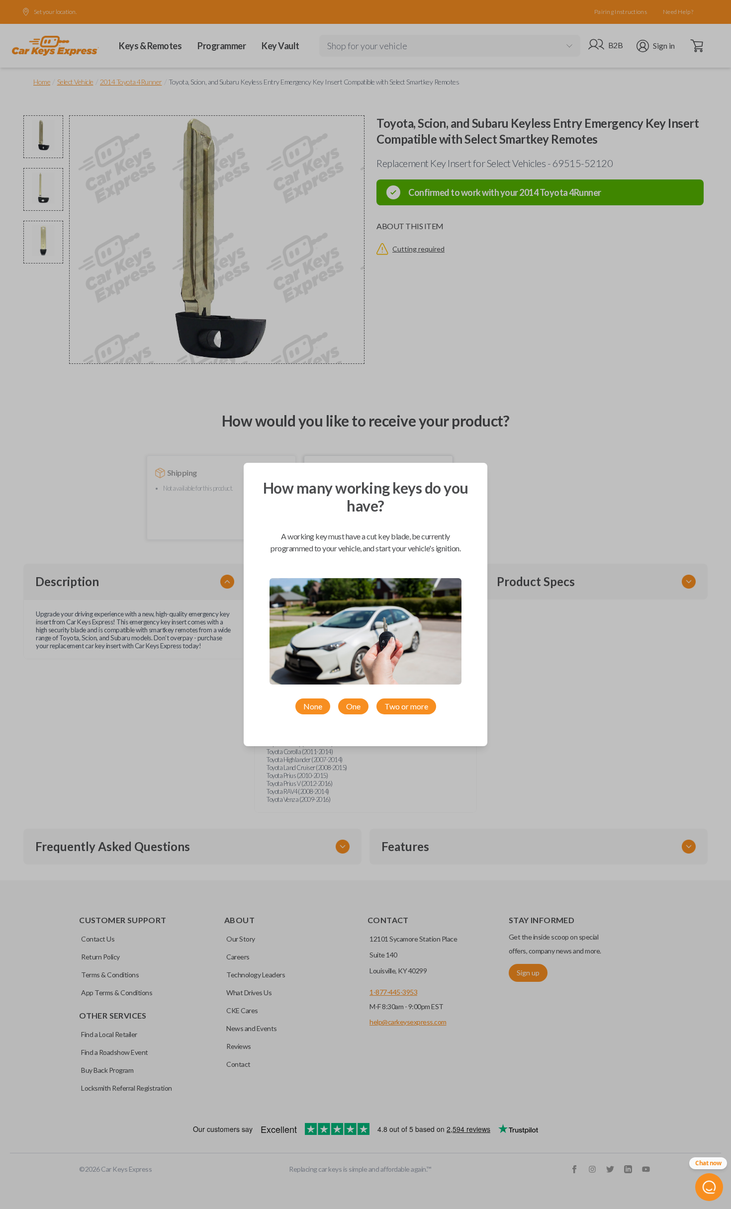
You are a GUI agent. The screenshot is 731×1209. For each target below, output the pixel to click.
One (353, 706)
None (312, 706)
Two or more (406, 706)
